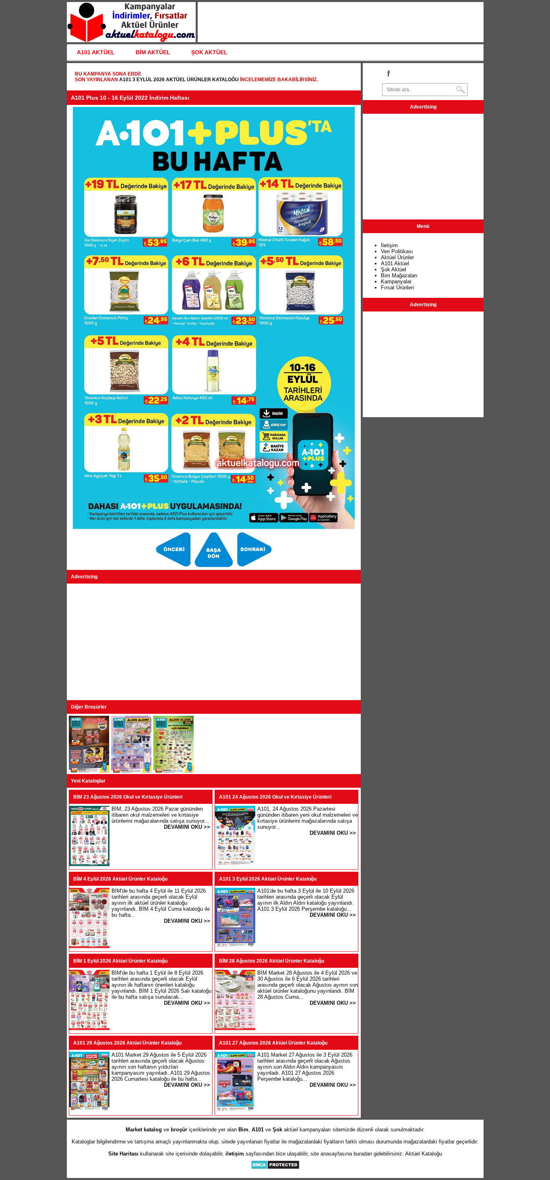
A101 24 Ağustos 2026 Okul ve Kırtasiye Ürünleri (275, 797)
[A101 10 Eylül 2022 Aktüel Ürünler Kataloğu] (214, 567)
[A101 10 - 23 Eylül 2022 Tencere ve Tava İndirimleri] (173, 771)
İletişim (389, 245)
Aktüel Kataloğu (423, 1154)
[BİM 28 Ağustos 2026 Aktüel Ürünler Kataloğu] (235, 1028)
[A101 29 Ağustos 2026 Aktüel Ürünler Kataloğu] (89, 1110)
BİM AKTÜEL (153, 52)
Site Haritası (123, 1154)
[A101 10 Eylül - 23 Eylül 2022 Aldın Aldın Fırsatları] (254, 567)
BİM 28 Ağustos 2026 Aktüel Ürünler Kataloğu (271, 961)
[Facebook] (388, 73)
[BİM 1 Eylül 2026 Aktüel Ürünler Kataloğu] (89, 1028)
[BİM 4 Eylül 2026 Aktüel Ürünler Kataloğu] (89, 946)
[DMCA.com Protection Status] (275, 1168)
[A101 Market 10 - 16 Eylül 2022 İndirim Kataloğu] (174, 567)
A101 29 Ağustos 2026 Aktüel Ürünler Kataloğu (127, 1043)
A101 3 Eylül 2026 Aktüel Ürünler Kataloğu (179, 79)
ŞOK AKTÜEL (209, 52)
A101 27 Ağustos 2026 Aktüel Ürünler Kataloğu (273, 1043)
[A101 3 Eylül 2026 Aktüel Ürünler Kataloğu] (235, 946)
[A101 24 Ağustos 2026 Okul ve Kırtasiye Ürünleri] (235, 864)
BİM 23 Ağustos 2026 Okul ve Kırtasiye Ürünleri (127, 797)
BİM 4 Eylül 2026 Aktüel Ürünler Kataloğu (120, 879)
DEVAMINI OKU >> (187, 827)
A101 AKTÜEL (96, 52)
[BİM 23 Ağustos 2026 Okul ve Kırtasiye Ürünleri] (89, 864)
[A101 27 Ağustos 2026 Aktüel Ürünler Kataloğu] (235, 1110)
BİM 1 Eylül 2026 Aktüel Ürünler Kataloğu (120, 961)
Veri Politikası (397, 251)
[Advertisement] (214, 642)
